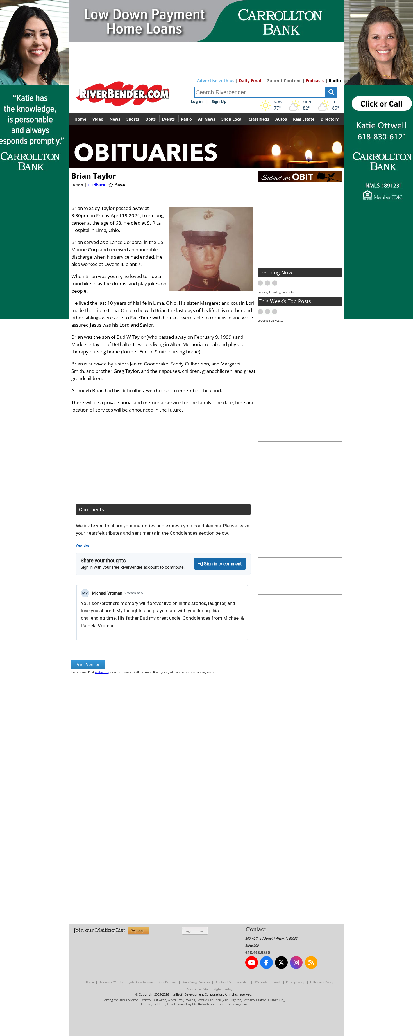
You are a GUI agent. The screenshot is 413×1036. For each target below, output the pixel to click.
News (115, 119)
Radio (335, 80)
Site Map (242, 982)
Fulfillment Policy (321, 982)
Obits (150, 119)
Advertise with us (215, 80)
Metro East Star (198, 989)
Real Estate (303, 119)
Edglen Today (222, 989)
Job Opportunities (141, 982)
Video (97, 119)
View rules (82, 545)
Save (119, 185)
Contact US (223, 982)
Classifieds (259, 119)
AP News (206, 119)
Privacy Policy (295, 982)
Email (200, 931)
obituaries (102, 672)
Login (188, 931)
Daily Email (251, 80)
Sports (132, 119)
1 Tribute (96, 185)
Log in (197, 101)
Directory (330, 119)
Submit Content (284, 80)
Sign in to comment (222, 563)
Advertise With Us (112, 982)
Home (80, 119)
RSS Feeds (260, 982)
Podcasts (315, 80)
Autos (281, 119)
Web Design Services (196, 982)
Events (168, 119)
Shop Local (231, 119)
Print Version (88, 664)
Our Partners (168, 982)
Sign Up (219, 101)
